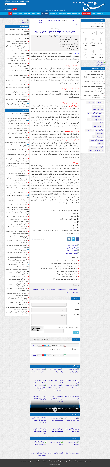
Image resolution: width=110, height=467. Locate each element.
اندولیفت (100, 144)
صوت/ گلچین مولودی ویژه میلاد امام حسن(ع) (65, 279)
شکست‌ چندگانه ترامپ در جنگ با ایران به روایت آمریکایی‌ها (17, 167)
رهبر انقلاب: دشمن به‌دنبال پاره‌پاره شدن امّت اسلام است (17, 96)
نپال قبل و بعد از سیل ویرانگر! (19, 39)
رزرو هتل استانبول (97, 116)
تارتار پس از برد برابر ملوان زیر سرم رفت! (16, 51)
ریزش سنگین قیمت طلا (97, 26)
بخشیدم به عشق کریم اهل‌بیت (69, 277)
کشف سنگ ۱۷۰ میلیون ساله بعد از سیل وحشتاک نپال (17, 35)
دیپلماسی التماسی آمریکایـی (19, 92)
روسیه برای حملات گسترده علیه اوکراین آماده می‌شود (17, 189)
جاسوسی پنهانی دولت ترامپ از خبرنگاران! (19, 237)
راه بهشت (35, 289)
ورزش (80, 13)
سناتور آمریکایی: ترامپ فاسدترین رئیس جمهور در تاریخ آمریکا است (17, 220)
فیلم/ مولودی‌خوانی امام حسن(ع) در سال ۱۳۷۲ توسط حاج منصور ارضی (58, 269)
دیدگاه (20, 13)
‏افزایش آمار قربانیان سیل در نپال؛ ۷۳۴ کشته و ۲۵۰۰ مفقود (17, 280)
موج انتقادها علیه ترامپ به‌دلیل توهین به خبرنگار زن (17, 155)
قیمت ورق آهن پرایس (96, 140)
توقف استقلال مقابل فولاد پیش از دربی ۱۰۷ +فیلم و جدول (39, 431)
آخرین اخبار (25, 110)
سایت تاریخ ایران (98, 109)
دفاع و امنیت (62, 13)
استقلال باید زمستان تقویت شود (71, 397)
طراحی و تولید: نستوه (55, 464)
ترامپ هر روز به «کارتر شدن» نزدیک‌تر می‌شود (17, 81)
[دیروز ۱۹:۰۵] (38, 446)
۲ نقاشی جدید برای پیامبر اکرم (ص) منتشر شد (94, 78)
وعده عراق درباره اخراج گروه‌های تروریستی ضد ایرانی (19, 303)
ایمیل (77, 309)
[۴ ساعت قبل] (71, 446)
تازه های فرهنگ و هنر (98, 68)
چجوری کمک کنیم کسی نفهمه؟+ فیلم (67, 271)
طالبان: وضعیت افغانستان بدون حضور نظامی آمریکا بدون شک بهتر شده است (18, 208)
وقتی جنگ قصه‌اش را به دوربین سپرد (93, 72)
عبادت (42, 289)
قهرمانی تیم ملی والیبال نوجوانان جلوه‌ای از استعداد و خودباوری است (17, 308)
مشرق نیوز (89, 5)
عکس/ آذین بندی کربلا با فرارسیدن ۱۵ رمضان (65, 261)
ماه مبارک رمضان (72, 289)
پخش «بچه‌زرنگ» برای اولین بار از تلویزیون (95, 92)
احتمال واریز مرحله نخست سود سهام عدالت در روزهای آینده (55, 398)
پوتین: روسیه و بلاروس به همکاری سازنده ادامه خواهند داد (19, 174)
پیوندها (15, 13)
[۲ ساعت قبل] (38, 373)
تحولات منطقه (87, 13)
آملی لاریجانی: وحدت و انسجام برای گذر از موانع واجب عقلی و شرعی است (17, 160)
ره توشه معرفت (55, 29)
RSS (26, 1)
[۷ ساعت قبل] (55, 446)
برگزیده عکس (75, 438)
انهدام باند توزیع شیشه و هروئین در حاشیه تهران (18, 273)
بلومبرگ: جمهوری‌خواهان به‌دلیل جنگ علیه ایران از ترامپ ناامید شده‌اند (18, 60)
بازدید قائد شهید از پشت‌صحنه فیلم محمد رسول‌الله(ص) (60, 408)
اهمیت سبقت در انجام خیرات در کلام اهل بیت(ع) (55, 31)
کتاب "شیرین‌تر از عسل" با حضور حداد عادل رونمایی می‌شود (94, 82)
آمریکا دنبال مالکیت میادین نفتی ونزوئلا (16, 193)
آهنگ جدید (89, 130)
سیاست (99, 13)
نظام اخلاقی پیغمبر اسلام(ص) (95, 74)
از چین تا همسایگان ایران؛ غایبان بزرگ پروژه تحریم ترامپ (18, 105)
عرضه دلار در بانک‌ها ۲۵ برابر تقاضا (17, 63)
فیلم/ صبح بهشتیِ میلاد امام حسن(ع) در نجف (65, 274)
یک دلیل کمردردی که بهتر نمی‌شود (18, 85)
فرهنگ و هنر (45, 13)
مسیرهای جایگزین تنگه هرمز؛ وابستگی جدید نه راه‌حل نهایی (17, 47)
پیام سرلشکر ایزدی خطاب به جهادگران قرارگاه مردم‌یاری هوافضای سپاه (18, 179)
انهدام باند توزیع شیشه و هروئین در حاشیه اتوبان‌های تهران (18, 285)
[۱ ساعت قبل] (71, 373)
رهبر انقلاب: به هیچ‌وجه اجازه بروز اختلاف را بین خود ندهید (19, 266)
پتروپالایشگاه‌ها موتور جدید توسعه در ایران (38, 454)
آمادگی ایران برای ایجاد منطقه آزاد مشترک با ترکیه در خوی (19, 124)
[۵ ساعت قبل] (55, 409)
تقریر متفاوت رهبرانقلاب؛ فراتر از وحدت (16, 121)
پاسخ (34, 346)
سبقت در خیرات (51, 289)
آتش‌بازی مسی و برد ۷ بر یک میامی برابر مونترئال (17, 246)
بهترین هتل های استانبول (95, 113)
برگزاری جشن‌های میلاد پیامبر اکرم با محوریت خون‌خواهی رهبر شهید (94, 97)
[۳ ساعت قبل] (71, 389)
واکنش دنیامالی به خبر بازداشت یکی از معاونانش (18, 76)
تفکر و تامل (75, 292)
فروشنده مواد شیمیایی (96, 147)
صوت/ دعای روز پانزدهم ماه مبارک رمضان (66, 266)
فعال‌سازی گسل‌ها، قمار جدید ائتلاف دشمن (18, 196)
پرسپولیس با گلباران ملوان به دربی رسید (72, 430)
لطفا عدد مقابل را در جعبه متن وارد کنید (68, 327)
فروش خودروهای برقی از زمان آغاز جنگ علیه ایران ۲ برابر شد (17, 100)
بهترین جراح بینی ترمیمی (95, 120)
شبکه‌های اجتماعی (72, 13)
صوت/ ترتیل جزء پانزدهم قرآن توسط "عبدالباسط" (64, 263)
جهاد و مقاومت (53, 13)
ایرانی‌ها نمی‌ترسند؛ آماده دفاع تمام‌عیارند (20, 146)
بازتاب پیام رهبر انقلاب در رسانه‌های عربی (18, 134)
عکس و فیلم (27, 13)
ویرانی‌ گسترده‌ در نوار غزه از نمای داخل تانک (17, 88)
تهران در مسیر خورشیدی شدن (72, 381)
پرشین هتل (99, 130)
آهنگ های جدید (98, 123)
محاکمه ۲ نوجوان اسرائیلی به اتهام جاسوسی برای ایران (19, 138)
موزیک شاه (91, 102)
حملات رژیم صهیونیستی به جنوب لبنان (17, 118)
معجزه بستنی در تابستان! (72, 453)
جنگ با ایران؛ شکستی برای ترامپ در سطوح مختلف (18, 228)
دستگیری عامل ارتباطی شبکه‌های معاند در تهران (39, 381)
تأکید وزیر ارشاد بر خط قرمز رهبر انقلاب (16, 269)
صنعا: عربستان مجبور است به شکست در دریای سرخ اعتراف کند (17, 242)
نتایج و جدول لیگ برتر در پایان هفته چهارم (18, 67)
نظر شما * (76, 315)
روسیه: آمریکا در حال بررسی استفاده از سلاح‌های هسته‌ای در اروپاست (17, 42)
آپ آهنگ (100, 102)
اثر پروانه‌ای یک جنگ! (21, 250)
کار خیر (68, 292)
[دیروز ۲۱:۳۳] (71, 422)
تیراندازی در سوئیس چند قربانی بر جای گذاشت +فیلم (39, 398)
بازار (10, 13)
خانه (103, 13)
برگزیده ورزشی (75, 414)
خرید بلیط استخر (98, 137)
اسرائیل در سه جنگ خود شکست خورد (17, 257)
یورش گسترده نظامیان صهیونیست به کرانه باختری (18, 299)
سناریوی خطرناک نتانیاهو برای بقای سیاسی (19, 72)
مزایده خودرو (99, 133)
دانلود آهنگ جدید (98, 106)
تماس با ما (14, 1)
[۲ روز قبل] (38, 422)
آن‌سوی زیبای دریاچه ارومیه (55, 453)
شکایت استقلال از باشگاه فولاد (56, 381)
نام (78, 304)
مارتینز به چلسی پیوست (20, 171)
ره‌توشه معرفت (62, 289)
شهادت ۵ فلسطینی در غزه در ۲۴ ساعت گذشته (17, 150)
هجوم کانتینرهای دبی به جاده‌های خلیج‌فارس (19, 30)
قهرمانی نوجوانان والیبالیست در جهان (57, 430)
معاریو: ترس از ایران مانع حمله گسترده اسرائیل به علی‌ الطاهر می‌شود (17, 232)
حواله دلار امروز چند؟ (97, 24)
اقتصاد (33, 13)
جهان (93, 13)
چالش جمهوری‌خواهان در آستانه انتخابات (16, 142)
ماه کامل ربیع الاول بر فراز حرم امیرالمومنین (20, 115)
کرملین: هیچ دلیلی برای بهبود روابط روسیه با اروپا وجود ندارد (18, 261)
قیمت (103, 20)
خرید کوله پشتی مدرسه (96, 150)
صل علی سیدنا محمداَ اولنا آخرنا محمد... (16, 163)
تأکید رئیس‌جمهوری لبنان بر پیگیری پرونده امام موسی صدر (18, 129)
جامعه (38, 13)
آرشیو (21, 1)
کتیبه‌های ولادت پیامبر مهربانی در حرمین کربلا (17, 213)
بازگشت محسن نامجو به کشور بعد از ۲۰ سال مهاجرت (93, 87)
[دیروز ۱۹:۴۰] (55, 422)
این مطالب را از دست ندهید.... (70, 366)
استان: (102, 33)
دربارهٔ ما (7, 1)
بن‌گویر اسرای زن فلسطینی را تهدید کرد (16, 185)
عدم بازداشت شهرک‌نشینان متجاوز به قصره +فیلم (18, 201)
